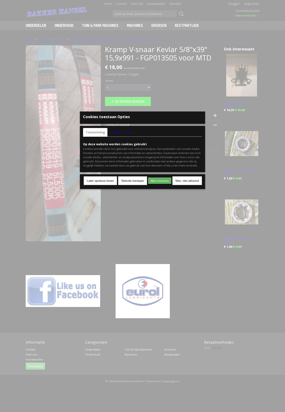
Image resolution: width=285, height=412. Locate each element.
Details (115, 132)
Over (129, 132)
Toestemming (95, 132)
